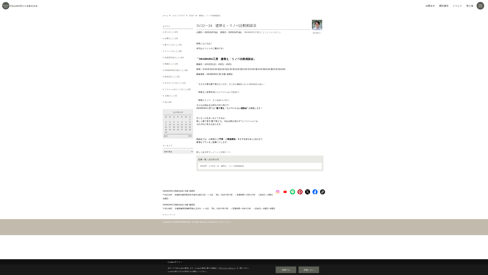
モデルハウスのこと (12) (175, 83)
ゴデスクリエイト (224, 222)
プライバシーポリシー (227, 268)
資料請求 (444, 5)
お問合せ (430, 5)
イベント (457, 5)
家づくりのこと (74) (173, 45)
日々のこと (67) (171, 32)
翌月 (190, 136)
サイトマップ (170, 215)
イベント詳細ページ (222, 152)
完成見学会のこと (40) (174, 57)
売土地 (469, 5)
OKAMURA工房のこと (254, 32)
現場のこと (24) (171, 64)
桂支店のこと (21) (172, 76)
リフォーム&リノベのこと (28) (178, 89)
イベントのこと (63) (173, 51)
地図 (211, 195)
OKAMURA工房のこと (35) (176, 70)
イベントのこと (274, 32)
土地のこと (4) (171, 96)
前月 (166, 136)
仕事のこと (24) (171, 38)
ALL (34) (168, 102)
